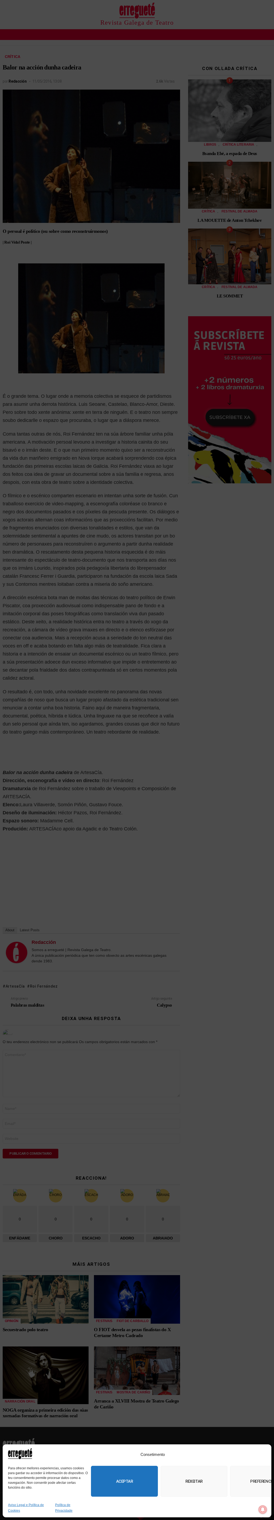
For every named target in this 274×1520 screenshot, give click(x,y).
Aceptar (124, 1481)
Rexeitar (193, 1481)
